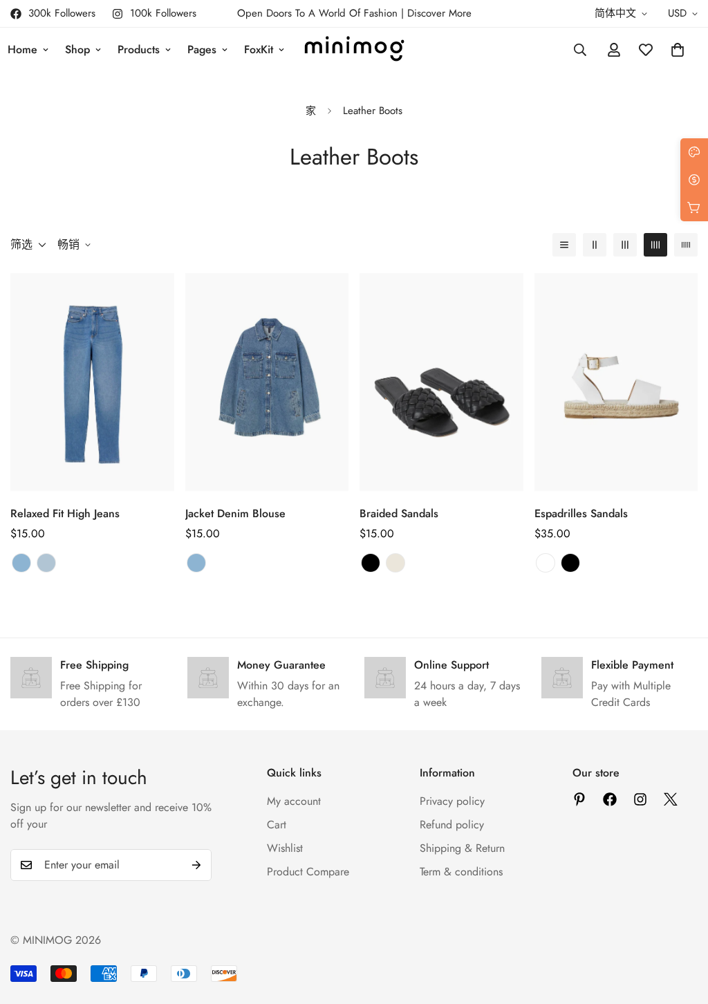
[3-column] (625, 245)
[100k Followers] (640, 799)
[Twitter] (671, 799)
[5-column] (686, 245)
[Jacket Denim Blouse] (267, 382)
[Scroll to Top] (681, 929)
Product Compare (308, 872)
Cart (276, 825)
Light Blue (46, 563)
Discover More (439, 13)
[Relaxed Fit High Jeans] (92, 382)
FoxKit (258, 49)
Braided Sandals (399, 513)
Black (371, 563)
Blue (21, 563)
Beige (395, 563)
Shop (77, 49)
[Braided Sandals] (441, 382)
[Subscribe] (196, 865)
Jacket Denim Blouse (235, 513)
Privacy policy (452, 801)
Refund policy (452, 825)
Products (139, 49)
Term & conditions (461, 872)
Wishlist (285, 848)
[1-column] (564, 245)
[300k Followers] (610, 799)
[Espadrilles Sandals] (616, 382)
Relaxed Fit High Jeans (65, 513)
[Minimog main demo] (354, 50)
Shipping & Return (462, 848)
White (546, 563)
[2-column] (594, 245)
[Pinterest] (579, 799)
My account (294, 801)
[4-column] (655, 245)
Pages (201, 49)
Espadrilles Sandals (581, 513)
